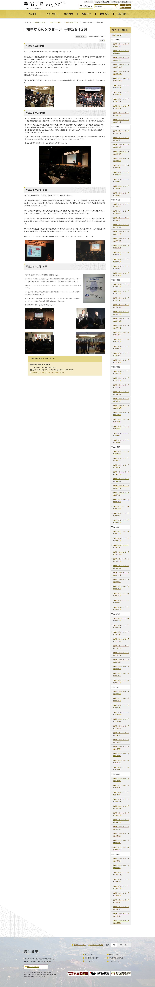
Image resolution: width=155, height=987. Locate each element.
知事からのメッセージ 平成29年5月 (121, 114)
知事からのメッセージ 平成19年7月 (121, 908)
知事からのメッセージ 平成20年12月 (121, 800)
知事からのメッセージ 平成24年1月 (121, 546)
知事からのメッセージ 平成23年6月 (121, 594)
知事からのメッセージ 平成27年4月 (121, 274)
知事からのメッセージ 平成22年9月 (121, 654)
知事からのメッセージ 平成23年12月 (121, 553)
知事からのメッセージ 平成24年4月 (121, 521)
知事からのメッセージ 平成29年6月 (121, 107)
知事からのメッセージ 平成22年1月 (121, 706)
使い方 (123, 7)
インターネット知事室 (55, 22)
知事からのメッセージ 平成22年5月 (121, 674)
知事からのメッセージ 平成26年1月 (121, 386)
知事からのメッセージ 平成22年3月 (121, 693)
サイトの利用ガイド (91, 961)
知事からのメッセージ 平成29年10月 (121, 80)
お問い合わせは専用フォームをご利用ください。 (48, 372)
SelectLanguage (86, 6)
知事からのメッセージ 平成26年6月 (121, 347)
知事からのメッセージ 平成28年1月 (121, 219)
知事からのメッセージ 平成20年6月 (121, 835)
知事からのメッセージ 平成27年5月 (121, 267)
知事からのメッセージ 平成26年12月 (121, 306)
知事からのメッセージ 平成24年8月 (121, 494)
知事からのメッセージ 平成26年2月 (121, 379)
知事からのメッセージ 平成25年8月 (121, 420)
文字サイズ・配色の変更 (102, 2)
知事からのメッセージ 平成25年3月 (121, 452)
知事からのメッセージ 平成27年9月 (121, 247)
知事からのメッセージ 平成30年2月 (121, 52)
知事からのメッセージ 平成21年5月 (121, 761)
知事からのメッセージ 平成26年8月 (121, 333)
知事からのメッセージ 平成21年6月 (121, 755)
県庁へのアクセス (33, 967)
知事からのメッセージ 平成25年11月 (121, 400)
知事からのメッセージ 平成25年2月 (121, 459)
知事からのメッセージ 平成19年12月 (121, 873)
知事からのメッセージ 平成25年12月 (121, 393)
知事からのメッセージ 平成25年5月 (121, 441)
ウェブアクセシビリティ (117, 958)
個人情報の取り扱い (92, 958)
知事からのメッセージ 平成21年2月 (121, 786)
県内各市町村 (114, 954)
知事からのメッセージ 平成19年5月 (121, 922)
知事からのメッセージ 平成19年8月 (121, 901)
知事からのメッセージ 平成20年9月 (121, 821)
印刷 (101, 40)
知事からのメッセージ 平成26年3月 (121, 372)
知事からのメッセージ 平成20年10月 (121, 814)
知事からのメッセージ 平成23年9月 (121, 574)
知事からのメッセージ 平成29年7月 (121, 100)
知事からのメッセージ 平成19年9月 (121, 894)
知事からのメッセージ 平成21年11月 (121, 720)
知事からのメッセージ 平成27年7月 (121, 253)
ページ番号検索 (126, 5)
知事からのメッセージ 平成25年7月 (121, 427)
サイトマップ (89, 2)
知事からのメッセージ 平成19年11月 (121, 880)
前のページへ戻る (80, 945)
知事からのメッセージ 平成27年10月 (121, 240)
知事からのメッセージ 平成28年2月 (121, 212)
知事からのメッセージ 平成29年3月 (121, 132)
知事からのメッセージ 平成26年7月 (121, 340)
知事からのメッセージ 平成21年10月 (121, 727)
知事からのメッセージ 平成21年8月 (121, 741)
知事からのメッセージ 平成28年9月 (121, 160)
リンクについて (114, 961)
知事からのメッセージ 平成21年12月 (121, 713)
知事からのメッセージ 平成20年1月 (121, 867)
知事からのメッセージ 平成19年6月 (121, 915)
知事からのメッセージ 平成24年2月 (121, 539)
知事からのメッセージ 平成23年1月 (121, 633)
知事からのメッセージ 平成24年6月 (121, 507)
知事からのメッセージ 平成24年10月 (121, 480)
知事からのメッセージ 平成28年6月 (121, 180)
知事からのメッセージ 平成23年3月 (121, 619)
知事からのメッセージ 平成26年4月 (121, 361)
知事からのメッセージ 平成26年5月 (121, 354)
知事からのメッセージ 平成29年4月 (121, 121)
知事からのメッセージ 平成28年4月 (121, 194)
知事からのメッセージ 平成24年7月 (121, 501)
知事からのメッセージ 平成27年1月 (121, 299)
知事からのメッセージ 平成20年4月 (121, 848)
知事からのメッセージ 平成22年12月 (121, 640)
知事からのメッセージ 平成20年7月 (121, 828)
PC (114, 945)
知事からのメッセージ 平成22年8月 (121, 661)
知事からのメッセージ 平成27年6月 (121, 260)
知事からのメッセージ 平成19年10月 (121, 887)
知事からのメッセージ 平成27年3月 (121, 285)
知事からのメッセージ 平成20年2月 (121, 860)
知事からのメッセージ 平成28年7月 (121, 173)
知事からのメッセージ (72, 22)
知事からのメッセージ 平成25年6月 (121, 434)
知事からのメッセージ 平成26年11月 (121, 313)
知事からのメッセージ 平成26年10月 (121, 320)
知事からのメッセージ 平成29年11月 (121, 73)
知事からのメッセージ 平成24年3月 (121, 532)
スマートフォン (124, 945)
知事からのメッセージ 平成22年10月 (121, 626)
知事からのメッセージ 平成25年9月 (121, 414)
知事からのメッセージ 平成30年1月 (121, 59)
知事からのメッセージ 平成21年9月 (121, 734)
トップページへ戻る (96, 945)
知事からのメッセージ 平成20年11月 (121, 807)
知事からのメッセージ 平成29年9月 (121, 86)
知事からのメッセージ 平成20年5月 (121, 842)
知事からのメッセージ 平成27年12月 (121, 226)
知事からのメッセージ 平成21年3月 (121, 780)
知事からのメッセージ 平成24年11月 (121, 473)
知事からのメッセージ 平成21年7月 (121, 748)
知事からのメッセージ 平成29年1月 (121, 139)
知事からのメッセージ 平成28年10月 (121, 153)
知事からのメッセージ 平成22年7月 (121, 668)
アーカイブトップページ (39, 22)
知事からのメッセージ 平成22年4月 (121, 681)
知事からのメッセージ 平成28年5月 (121, 187)
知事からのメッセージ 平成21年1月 (121, 793)
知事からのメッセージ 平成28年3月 (121, 205)
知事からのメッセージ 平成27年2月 (121, 292)
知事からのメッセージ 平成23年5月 (121, 601)
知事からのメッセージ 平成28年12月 (121, 146)
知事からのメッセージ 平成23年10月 (121, 567)
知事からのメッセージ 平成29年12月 (121, 66)
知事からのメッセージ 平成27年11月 (121, 233)
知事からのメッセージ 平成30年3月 (121, 45)
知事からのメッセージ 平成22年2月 (121, 699)
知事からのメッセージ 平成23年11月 (121, 560)
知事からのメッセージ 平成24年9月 (121, 487)
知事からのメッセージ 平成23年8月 (121, 581)
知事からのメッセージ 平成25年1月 (121, 466)
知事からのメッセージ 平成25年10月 (121, 407)
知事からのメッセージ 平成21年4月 (121, 768)
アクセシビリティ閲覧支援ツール (122, 2)
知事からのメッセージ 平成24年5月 (121, 514)
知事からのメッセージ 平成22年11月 (121, 647)
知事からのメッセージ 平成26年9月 (121, 327)
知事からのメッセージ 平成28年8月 (121, 166)
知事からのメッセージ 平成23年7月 (121, 587)
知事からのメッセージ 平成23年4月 (121, 608)
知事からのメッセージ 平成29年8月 (121, 93)
